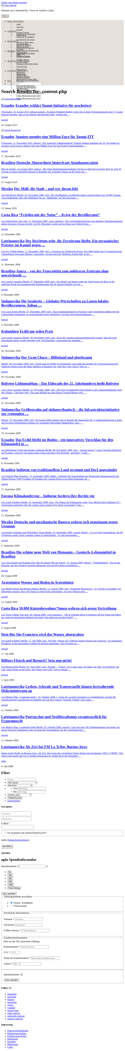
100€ (11, 885)
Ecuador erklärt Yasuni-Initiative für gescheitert (53, 105)
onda (3, 761)
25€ (10, 878)
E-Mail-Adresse (12, 930)
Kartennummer (12, 946)
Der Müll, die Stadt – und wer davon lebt (46, 189)
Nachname (9, 924)
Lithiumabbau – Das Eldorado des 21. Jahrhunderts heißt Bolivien (67, 383)
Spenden (11, 1041)
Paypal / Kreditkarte (23, 903)
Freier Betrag (14, 888)
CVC (7, 952)
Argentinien (10, 582)
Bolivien (7, 383)
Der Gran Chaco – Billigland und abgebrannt (56, 357)
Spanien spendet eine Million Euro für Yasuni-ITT (55, 137)
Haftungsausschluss (16, 1033)
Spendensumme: (9, 866)
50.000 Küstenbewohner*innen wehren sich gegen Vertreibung (67, 608)
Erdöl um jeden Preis (36, 331)
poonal (4, 120)
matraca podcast (15, 1018)
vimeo (10, 1005)
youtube (11, 1007)
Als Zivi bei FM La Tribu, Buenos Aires (56, 747)
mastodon (12, 994)
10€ (10, 875)
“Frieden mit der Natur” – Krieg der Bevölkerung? (59, 215)
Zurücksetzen (13, 800)
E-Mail (5, 823)
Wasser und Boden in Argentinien (47, 582)
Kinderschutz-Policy (17, 1036)
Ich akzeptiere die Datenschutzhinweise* (26, 833)
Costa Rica (9, 215)
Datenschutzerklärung (18, 840)
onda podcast (13, 1013)
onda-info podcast (16, 1016)
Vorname (9, 919)
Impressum (12, 1039)
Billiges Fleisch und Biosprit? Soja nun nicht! (36, 660)
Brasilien (8, 163)
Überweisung (20, 906)
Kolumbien (10, 331)
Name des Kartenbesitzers (17, 958)
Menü (4, 16)
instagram (12, 1002)
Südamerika (10, 301)
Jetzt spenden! (9, 894)
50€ (10, 881)
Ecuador (8, 105)
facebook (11, 996)
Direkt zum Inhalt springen (14, 2)
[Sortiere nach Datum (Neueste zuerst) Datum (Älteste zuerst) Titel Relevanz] (19, 794)
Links (10, 1047)
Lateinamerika (13, 241)
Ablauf (8, 963)
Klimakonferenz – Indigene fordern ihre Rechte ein (54, 496)
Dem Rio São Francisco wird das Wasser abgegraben (42, 634)
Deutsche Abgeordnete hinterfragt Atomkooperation (57, 163)
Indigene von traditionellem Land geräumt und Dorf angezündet (66, 470)
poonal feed (13, 1010)
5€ (10, 872)
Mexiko (7, 189)
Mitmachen (12, 1044)
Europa (7, 496)
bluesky (11, 999)
